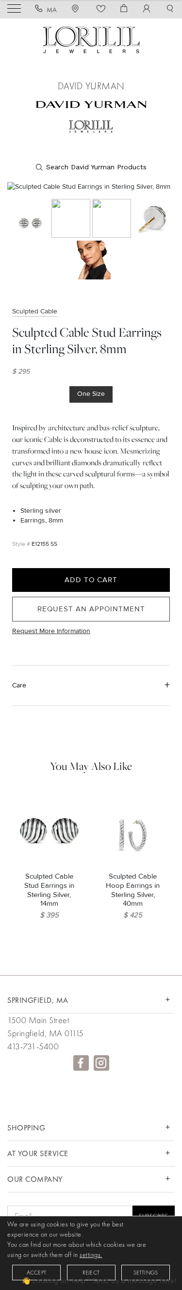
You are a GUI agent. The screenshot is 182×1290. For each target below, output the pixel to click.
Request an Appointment (91, 608)
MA (52, 9)
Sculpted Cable (34, 311)
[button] (170, 9)
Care (19, 685)
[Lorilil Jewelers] (91, 38)
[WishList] (101, 9)
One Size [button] (91, 394)
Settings (145, 1272)
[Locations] (76, 9)
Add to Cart (91, 579)
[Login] (147, 9)
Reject (91, 1272)
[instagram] (101, 1063)
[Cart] (124, 9)
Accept (36, 1272)
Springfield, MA (37, 1000)
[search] (91, 167)
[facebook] (81, 1063)
